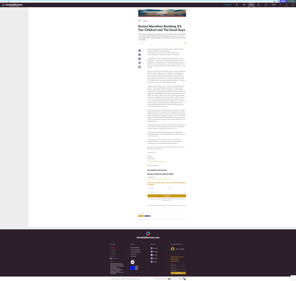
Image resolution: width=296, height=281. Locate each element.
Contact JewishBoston (135, 249)
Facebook (155, 248)
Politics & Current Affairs (116, 269)
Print (142, 66)
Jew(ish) (112, 247)
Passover (112, 263)
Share (143, 50)
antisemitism (227, 5)
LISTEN (273, 5)
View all (162, 15)
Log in (177, 249)
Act (259, 5)
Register (182, 249)
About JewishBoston (134, 247)
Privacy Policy (133, 254)
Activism (112, 256)
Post (142, 54)
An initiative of (5, 1)
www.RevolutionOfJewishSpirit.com (156, 161)
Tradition (141, 216)
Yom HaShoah (113, 267)
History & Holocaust (115, 268)
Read (251, 5)
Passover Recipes (118, 263)
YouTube (155, 255)
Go (237, 5)
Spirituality (162, 12)
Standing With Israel (115, 271)
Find (244, 5)
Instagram (155, 251)
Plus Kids (112, 252)
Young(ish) (113, 249)
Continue (178, 273)
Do (266, 5)
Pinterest (155, 258)
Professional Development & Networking (117, 273)
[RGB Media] (170, 279)
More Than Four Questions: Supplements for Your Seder (116, 265)
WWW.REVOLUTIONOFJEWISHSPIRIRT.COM (159, 179)
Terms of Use (133, 256)
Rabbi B (145, 21)
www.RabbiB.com (152, 160)
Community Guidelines (135, 252)
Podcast (155, 261)
